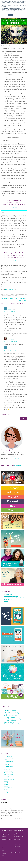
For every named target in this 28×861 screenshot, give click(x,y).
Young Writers (7, 792)
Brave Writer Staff (5, 856)
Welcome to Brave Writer (6, 833)
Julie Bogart (10, 339)
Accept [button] (11, 15)
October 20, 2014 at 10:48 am (11, 341)
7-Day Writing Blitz (8, 594)
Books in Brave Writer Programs (8, 852)
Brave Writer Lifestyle (9, 758)
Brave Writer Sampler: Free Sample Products (14, 597)
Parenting (20, 292)
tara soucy (10, 309)
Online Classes (17, 839)
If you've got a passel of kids (10, 720)
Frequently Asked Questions (7, 839)
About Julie (4, 836)
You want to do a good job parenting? (12, 718)
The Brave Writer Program (19, 836)
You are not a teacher (9, 722)
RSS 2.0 (20, 294)
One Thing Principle (8, 774)
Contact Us (4, 853)
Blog (2, 847)
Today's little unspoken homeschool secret (13, 714)
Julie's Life (6, 767)
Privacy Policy (18, 458)
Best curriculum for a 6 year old (11, 712)
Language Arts (7, 769)
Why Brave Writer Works (6, 834)
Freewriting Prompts (8, 599)
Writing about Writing (8, 791)
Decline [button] (17, 15)
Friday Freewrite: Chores (7, 298)
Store (3, 850)
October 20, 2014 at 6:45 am (10, 311)
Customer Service (5, 855)
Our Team (6, 776)
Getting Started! (17, 833)
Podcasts (6, 601)
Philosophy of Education (9, 779)
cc (12, 289)
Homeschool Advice (14, 292)
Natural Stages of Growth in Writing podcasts (14, 724)
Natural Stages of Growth (10, 772)
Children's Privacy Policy (19, 847)
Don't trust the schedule (9, 717)
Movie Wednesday (8, 771)
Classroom (4, 848)
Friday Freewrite (7, 762)
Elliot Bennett (8, 289)
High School (6, 764)
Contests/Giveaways (8, 761)
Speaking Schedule (8, 787)
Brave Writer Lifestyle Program (11, 596)
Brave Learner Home (8, 756)
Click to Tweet (14, 207)
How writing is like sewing (10, 710)
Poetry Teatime (7, 782)
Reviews (6, 786)
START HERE (17, 465)
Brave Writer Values (5, 837)
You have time (7, 709)
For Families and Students (19, 837)
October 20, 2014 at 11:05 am (11, 350)
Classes (5, 759)
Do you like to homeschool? (10, 715)
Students (6, 789)
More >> (13, 456)
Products (6, 784)
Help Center (17, 852)
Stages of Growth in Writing (19, 834)
